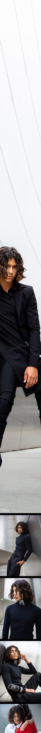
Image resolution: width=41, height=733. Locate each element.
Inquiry (38, 1)
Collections (29, 1)
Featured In (34, 1)
